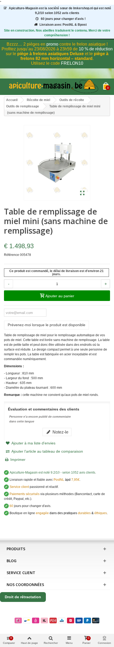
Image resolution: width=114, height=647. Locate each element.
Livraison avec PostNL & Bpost (63, 25)
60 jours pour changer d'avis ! (63, 19)
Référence (11, 255)
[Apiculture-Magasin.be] (53, 86)
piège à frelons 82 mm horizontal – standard (64, 56)
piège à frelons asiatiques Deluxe (50, 53)
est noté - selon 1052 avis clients (52, 472)
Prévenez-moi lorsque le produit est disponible (46, 325)
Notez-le (59, 432)
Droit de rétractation (23, 597)
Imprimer (17, 459)
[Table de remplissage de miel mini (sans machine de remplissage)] (82, 193)
